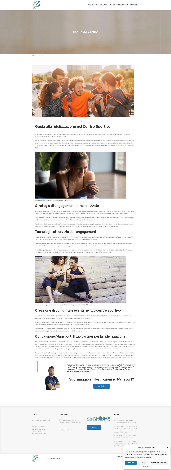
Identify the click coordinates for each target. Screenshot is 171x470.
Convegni (103, 5)
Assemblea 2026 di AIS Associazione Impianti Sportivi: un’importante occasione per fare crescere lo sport (125, 437)
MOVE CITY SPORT (122, 5)
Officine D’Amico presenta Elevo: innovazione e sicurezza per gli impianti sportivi (125, 422)
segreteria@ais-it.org (41, 433)
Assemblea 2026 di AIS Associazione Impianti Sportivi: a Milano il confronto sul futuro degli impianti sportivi (125, 443)
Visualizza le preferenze (159, 462)
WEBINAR (112, 5)
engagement (72, 121)
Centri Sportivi (65, 121)
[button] (167, 447)
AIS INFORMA (134, 5)
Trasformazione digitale (89, 121)
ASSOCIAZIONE (93, 5)
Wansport (86, 371)
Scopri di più (92, 427)
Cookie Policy (145, 466)
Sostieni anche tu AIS (65, 430)
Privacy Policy (119, 456)
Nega (143, 462)
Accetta (131, 462)
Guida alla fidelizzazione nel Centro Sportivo (72, 126)
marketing (79, 121)
